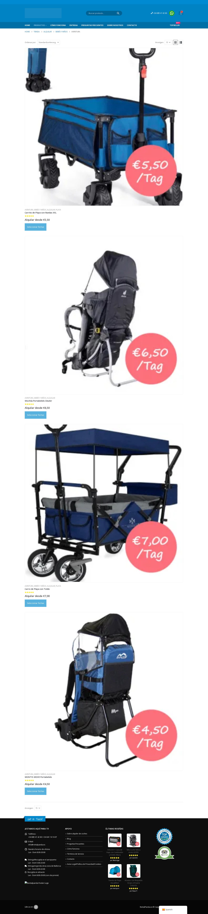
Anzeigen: (159, 42)
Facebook (36, 907)
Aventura (29, 210)
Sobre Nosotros (115, 25)
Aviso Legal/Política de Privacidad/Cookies (84, 864)
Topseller (175, 24)
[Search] (118, 13)
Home (27, 25)
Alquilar (51, 210)
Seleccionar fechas (35, 227)
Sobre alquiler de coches (77, 833)
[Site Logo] (43, 13)
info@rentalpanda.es (36, 844)
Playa (58, 210)
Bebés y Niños (40, 210)
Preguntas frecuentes (92, 25)
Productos (39, 25)
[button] (175, 42)
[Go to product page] (104, 126)
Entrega (73, 25)
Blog (69, 839)
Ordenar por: (30, 42)
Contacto (132, 25)
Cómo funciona (73, 849)
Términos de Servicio (75, 854)
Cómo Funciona (58, 25)
